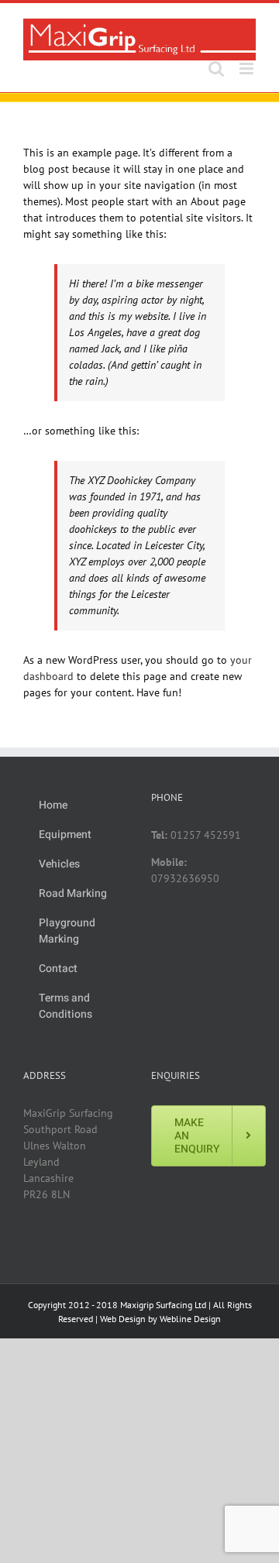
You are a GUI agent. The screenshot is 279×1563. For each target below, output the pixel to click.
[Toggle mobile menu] (247, 68)
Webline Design (190, 1318)
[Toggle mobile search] (216, 68)
